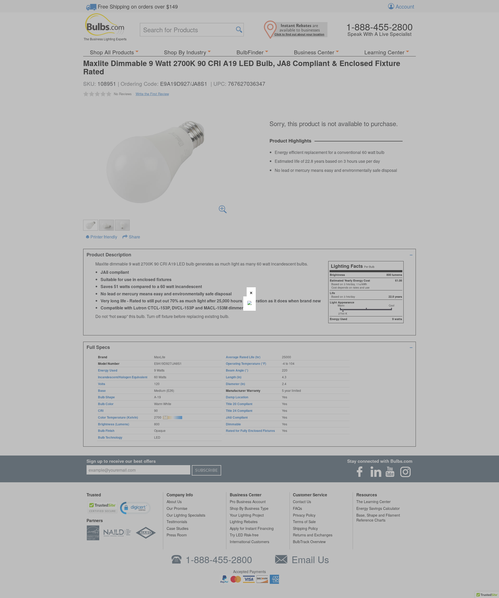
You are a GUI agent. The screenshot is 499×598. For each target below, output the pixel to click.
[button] (251, 291)
